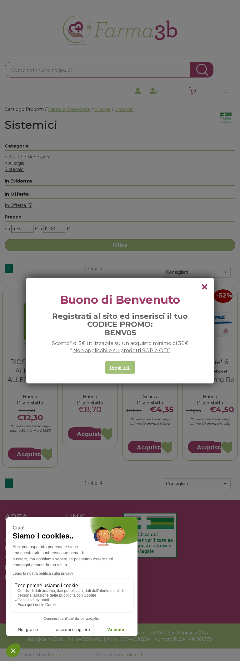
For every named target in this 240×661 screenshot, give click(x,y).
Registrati (120, 367)
